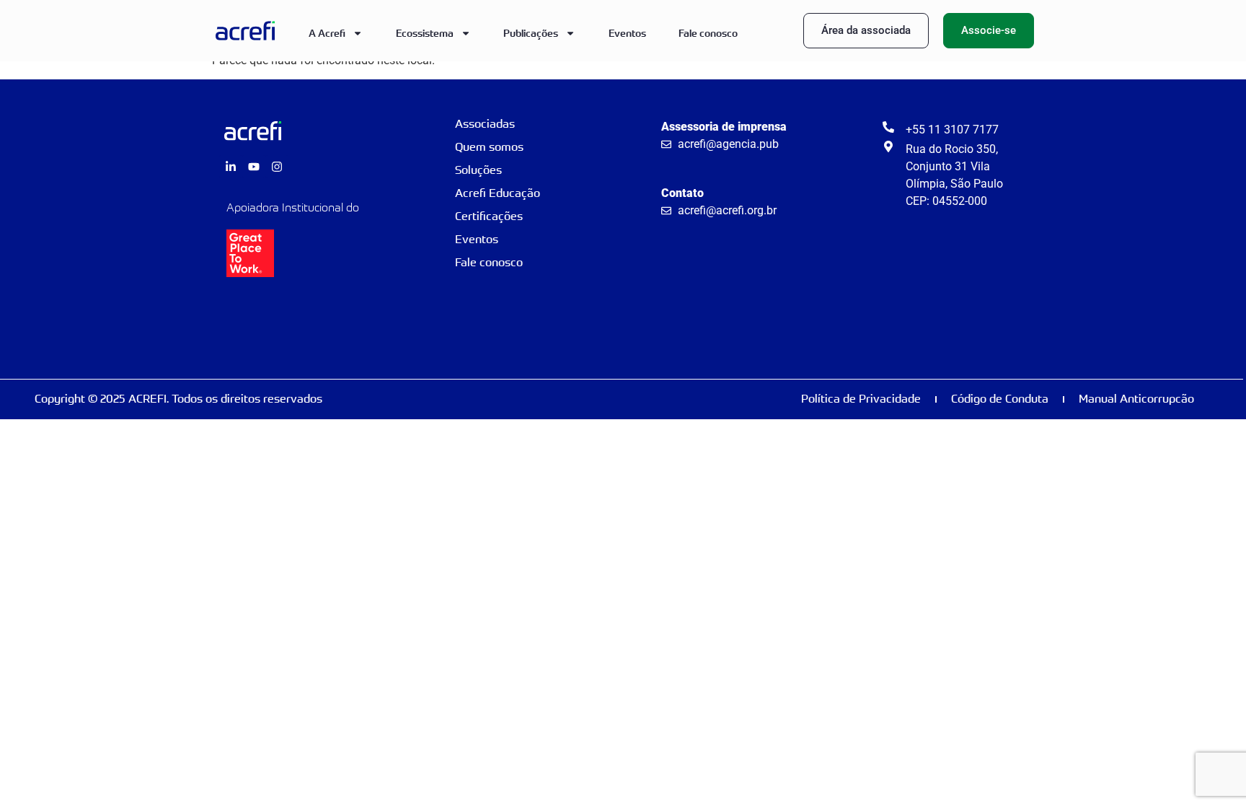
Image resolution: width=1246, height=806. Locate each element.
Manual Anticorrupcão (1136, 398)
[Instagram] (276, 166)
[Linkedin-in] (230, 166)
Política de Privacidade (861, 398)
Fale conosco (708, 33)
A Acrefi (327, 33)
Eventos (627, 33)
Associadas (485, 123)
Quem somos (489, 146)
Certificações (489, 216)
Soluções (478, 170)
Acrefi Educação (497, 193)
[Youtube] (253, 166)
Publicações (530, 33)
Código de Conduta (999, 398)
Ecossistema (425, 33)
